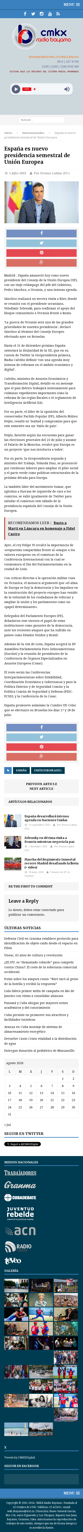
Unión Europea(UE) (48, 770)
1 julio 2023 (17, 173)
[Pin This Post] (41, 253)
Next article (41, 788)
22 (62, 1100)
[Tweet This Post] (41, 243)
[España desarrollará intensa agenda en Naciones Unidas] (12, 825)
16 (73, 1093)
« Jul (7, 1125)
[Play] (16, 89)
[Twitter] (33, 14)
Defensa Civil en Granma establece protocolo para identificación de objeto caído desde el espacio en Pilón (41, 943)
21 (52, 1100)
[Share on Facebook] (41, 233)
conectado (49, 910)
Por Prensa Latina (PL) (52, 173)
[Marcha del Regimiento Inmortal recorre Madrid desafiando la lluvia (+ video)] (12, 868)
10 (9, 1093)
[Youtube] (50, 14)
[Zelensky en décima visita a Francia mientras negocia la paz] (12, 846)
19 (31, 1100)
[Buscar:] (41, 119)
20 (41, 1100)
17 (9, 1100)
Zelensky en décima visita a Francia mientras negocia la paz (49, 840)
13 (41, 1093)
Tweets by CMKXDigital (19, 1457)
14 (52, 1093)
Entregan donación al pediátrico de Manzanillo (39, 1050)
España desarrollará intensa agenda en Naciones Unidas (46, 818)
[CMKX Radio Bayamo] (41, 36)
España (21, 770)
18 (20, 1100)
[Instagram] (41, 14)
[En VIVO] (58, 14)
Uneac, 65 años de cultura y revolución (33, 955)
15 (62, 1093)
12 (31, 1093)
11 (20, 1093)
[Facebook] (25, 14)
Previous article (41, 784)
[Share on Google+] (41, 263)
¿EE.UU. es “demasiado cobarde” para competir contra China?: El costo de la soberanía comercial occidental (40, 967)
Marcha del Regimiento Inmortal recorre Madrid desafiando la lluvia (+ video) (51, 863)
